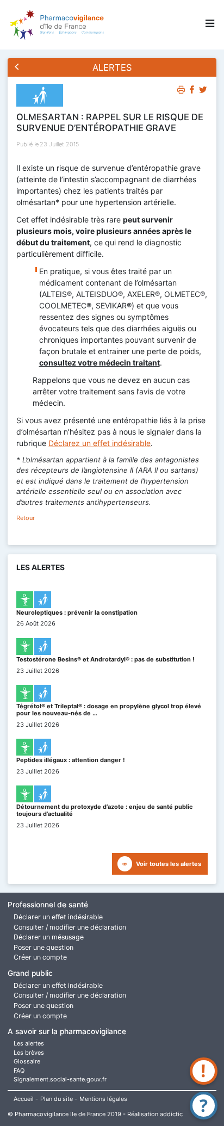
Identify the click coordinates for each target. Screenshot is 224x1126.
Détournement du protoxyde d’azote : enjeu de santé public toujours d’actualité (104, 810)
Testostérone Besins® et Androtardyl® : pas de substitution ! (105, 659)
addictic (171, 1114)
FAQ (19, 1070)
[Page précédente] (17, 68)
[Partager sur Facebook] (192, 91)
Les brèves (29, 1052)
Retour (25, 518)
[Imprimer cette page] (181, 91)
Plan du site (56, 1099)
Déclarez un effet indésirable (99, 443)
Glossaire (27, 1061)
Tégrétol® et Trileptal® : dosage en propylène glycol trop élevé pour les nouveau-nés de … (108, 709)
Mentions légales (103, 1099)
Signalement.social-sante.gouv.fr (60, 1079)
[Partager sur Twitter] (203, 91)
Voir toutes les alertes (168, 864)
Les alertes (29, 1043)
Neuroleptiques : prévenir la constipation (77, 612)
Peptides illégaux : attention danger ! (70, 760)
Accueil (24, 1099)
